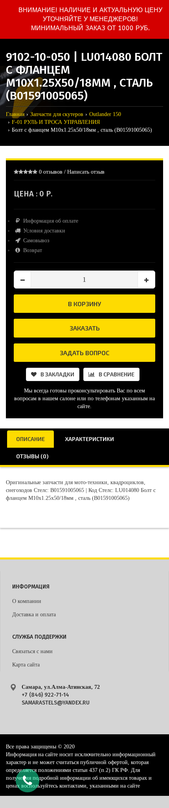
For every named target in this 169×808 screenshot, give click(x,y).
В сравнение (116, 374)
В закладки (57, 374)
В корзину (84, 303)
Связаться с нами (32, 651)
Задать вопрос (84, 352)
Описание (30, 439)
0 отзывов (50, 172)
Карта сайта (26, 665)
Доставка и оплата (34, 614)
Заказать (85, 328)
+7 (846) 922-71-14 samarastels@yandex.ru (56, 699)
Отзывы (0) (32, 456)
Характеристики (89, 439)
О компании (26, 601)
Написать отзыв (86, 172)
